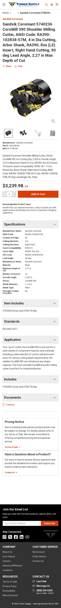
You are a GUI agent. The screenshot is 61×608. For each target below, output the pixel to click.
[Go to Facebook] (16, 537)
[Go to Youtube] (27, 537)
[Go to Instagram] (4, 537)
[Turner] (50, 534)
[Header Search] (46, 4)
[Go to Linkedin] (21, 537)
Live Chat (54, 601)
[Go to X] (10, 537)
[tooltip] (14, 13)
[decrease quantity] (4, 194)
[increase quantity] (14, 194)
